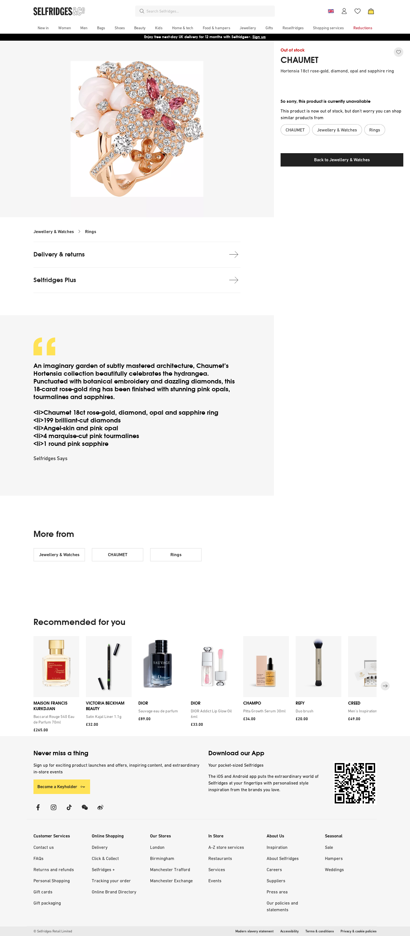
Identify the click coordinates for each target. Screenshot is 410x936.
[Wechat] (84, 810)
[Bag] (371, 11)
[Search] (142, 11)
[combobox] (209, 11)
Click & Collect (105, 858)
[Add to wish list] (398, 52)
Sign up (259, 37)
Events (214, 880)
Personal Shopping (51, 880)
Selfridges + (103, 869)
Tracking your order (111, 880)
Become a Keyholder (57, 786)
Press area (277, 891)
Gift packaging (47, 902)
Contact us (43, 847)
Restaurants (220, 858)
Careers (274, 869)
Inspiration (277, 847)
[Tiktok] (69, 810)
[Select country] (330, 11)
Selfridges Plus (54, 280)
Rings (90, 231)
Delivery (100, 847)
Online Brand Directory (114, 891)
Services (216, 869)
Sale (329, 847)
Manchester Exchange (171, 880)
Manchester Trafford (170, 869)
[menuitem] (43, 27)
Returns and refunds (53, 869)
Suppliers (276, 880)
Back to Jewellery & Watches (342, 159)
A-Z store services (226, 847)
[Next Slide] (385, 685)
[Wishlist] (357, 11)
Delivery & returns (59, 254)
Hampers (334, 858)
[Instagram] (53, 810)
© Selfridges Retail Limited (52, 931)
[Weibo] (100, 810)
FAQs (38, 858)
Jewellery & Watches (53, 231)
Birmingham (162, 858)
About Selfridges (283, 858)
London (157, 847)
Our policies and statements (282, 906)
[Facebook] (37, 810)
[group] (205, 686)
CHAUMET (300, 60)
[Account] (344, 11)
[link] (55, 719)
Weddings (334, 869)
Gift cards (42, 891)
